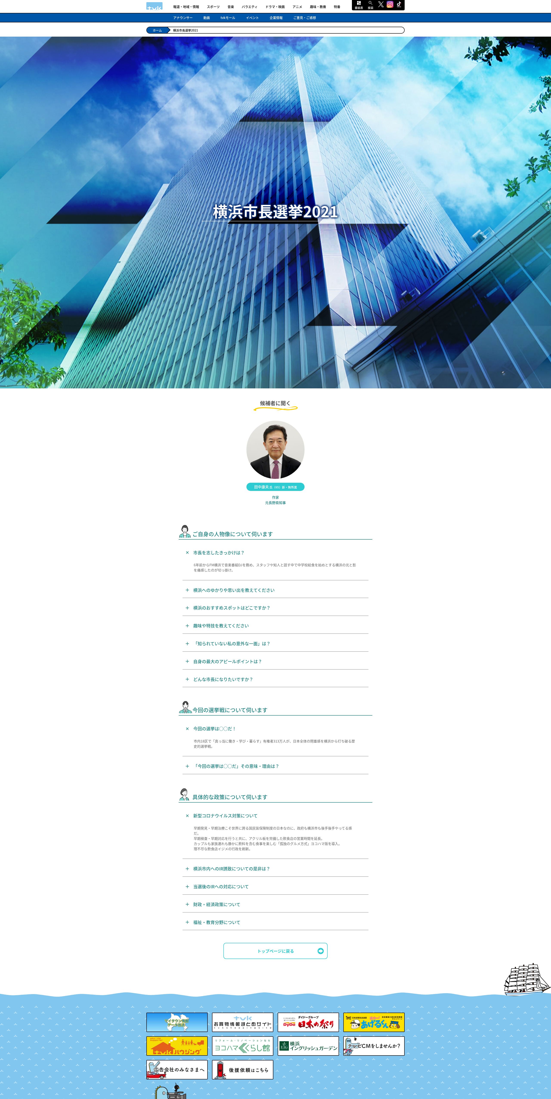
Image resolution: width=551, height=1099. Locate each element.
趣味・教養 (318, 6)
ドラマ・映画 (275, 6)
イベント (252, 17)
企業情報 (276, 17)
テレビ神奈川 (154, 6)
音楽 (231, 6)
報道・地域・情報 (186, 6)
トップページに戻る (275, 951)
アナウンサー (183, 17)
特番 (337, 6)
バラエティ (250, 6)
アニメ (297, 6)
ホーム (157, 30)
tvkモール (228, 17)
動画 (206, 17)
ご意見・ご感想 (304, 17)
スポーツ (213, 6)
